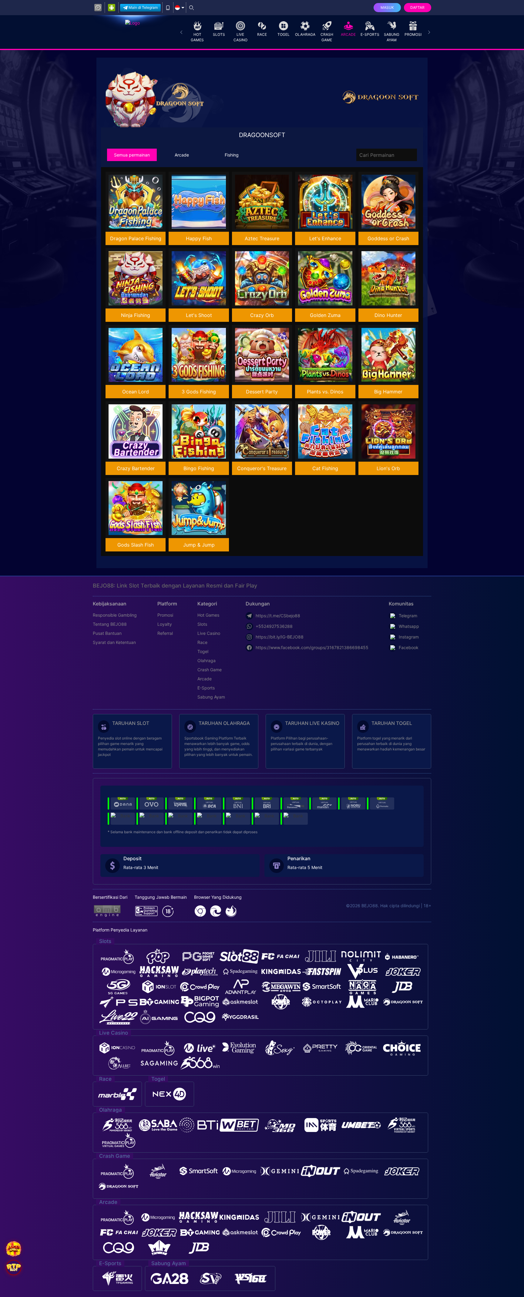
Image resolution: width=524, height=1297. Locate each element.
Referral (165, 633)
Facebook (408, 647)
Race (262, 34)
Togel (283, 34)
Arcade (348, 34)
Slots (219, 34)
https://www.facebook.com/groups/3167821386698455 (312, 647)
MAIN (139, 201)
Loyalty (164, 624)
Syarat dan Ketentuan (114, 642)
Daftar (417, 7)
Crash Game (327, 37)
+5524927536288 (274, 626)
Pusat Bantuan (107, 633)
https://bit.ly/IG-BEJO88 (280, 636)
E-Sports (370, 34)
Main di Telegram (143, 7)
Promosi (413, 34)
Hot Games (197, 37)
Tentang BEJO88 (110, 624)
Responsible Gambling (115, 615)
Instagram (409, 636)
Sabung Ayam (391, 37)
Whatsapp (409, 626)
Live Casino (240, 37)
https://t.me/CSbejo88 (278, 615)
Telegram (408, 615)
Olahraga (305, 34)
